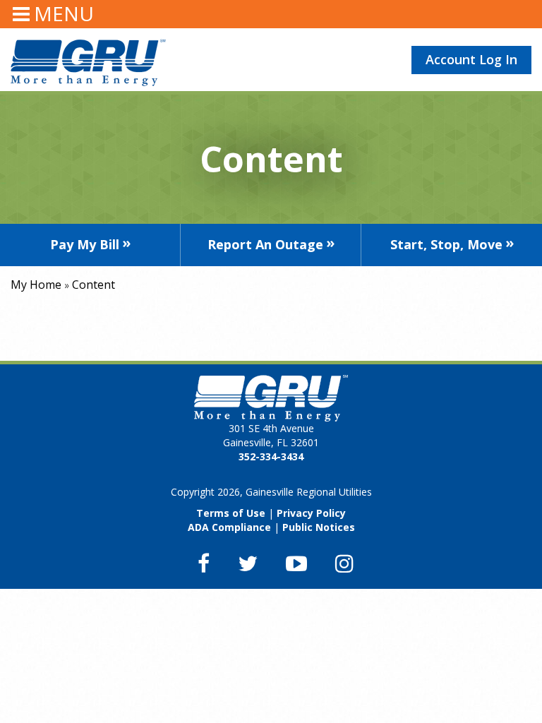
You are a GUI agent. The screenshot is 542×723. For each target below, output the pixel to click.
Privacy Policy (311, 513)
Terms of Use (230, 513)
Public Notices (318, 527)
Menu (64, 13)
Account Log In (471, 59)
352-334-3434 (271, 456)
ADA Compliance (229, 527)
